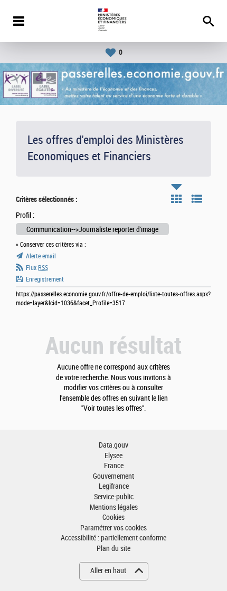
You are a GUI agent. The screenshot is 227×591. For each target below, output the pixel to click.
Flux (37, 268)
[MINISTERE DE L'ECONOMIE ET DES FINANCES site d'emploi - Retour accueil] (113, 21)
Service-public (114, 496)
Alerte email (41, 256)
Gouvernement (113, 476)
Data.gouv (113, 445)
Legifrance (114, 486)
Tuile (176, 198)
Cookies (113, 517)
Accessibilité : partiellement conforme (113, 538)
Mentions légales (114, 507)
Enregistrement (45, 279)
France (114, 465)
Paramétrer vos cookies (113, 528)
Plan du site (113, 548)
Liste (197, 198)
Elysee (113, 455)
